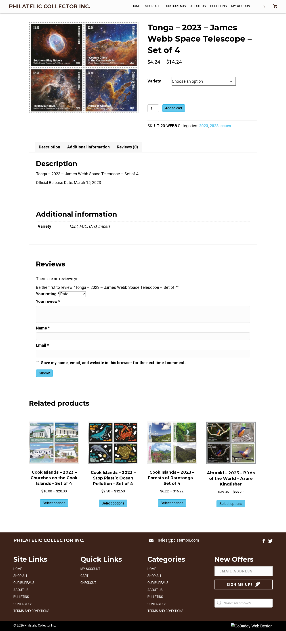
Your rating (47, 293)
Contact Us (22, 604)
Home (17, 569)
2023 (203, 125)
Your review (48, 301)
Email (42, 345)
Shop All (20, 576)
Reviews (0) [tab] (127, 147)
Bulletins (21, 597)
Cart (84, 576)
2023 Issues (220, 125)
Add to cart (173, 108)
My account (90, 569)
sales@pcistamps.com (178, 540)
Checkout (88, 583)
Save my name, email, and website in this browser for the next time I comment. (113, 362)
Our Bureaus (23, 583)
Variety (154, 81)
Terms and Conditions (31, 611)
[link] (136, 6)
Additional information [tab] (88, 147)
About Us (21, 590)
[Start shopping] (275, 6)
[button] (263, 541)
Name (43, 328)
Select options (54, 503)
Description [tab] (49, 147)
